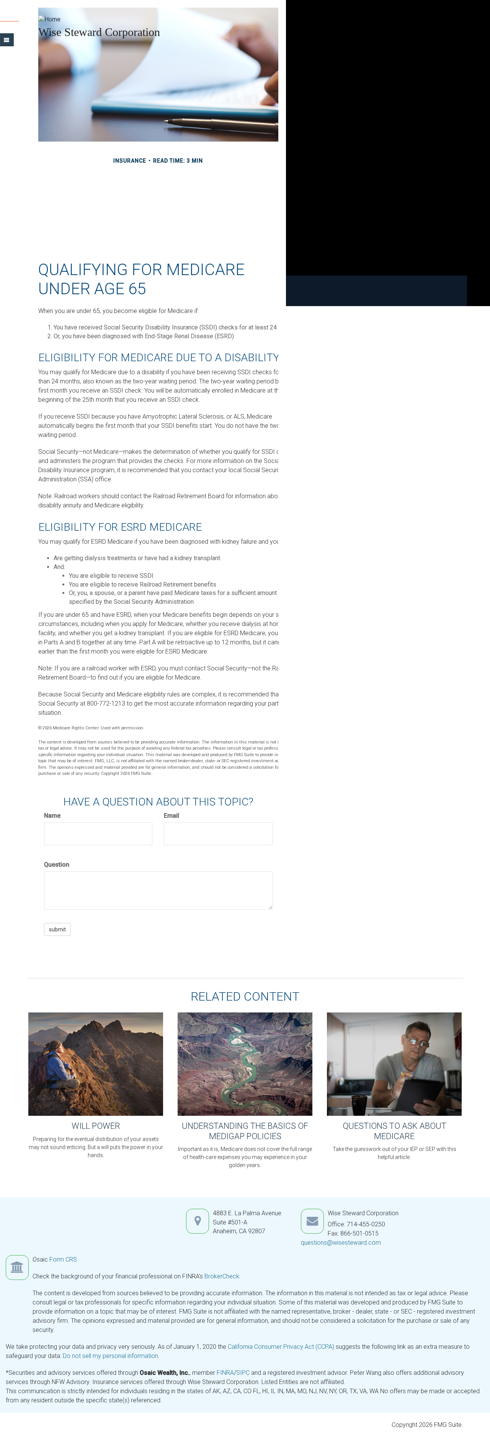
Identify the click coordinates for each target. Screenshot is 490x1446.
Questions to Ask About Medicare (394, 1131)
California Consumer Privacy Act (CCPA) (281, 1346)
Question (56, 864)
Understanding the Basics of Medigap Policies (245, 1131)
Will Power (96, 1126)
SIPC (243, 1372)
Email (171, 815)
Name (52, 815)
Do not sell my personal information (110, 1356)
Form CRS (63, 1259)
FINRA (225, 1372)
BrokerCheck (221, 1276)
